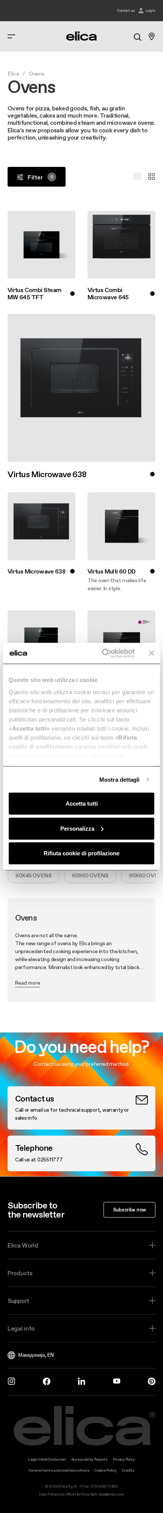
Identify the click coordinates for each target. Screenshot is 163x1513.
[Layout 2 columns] (151, 177)
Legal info (21, 1328)
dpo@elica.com (111, 1494)
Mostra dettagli (119, 779)
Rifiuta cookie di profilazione (81, 853)
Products (20, 1273)
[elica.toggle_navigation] (11, 36)
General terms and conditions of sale (58, 1470)
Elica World (23, 1245)
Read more (27, 982)
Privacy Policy (124, 1459)
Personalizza (77, 828)
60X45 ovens (34, 875)
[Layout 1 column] (137, 177)
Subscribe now (129, 1209)
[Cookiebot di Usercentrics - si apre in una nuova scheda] (102, 653)
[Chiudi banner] (151, 653)
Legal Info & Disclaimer (47, 1459)
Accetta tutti (82, 803)
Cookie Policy (105, 1470)
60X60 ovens (90, 875)
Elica (13, 73)
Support (18, 1300)
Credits (128, 1470)
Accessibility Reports (89, 1459)
